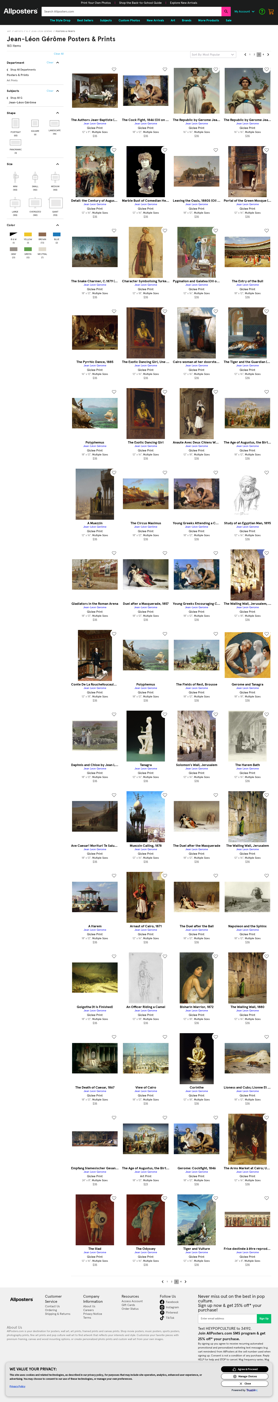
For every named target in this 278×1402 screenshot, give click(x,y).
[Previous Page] (245, 54)
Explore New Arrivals (183, 2)
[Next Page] (268, 54)
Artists (19, 31)
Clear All (59, 54)
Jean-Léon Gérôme (41, 31)
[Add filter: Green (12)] (28, 248)
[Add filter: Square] (35, 123)
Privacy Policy (17, 1386)
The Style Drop (60, 20)
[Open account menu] (253, 11)
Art (9, 31)
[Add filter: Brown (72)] (42, 233)
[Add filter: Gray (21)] (13, 248)
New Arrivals (155, 20)
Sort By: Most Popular (206, 54)
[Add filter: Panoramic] (16, 142)
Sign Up (264, 1318)
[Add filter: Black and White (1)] (13, 233)
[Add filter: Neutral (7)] (42, 248)
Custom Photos (129, 20)
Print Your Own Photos (96, 2)
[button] (96, 2)
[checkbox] (15, 181)
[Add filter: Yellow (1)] (28, 233)
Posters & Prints (65, 31)
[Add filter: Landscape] (55, 123)
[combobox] (131, 11)
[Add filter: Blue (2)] (56, 233)
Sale (228, 20)
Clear (50, 91)
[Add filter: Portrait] (16, 123)
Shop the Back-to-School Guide (140, 2)
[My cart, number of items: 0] (271, 12)
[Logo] (21, 11)
